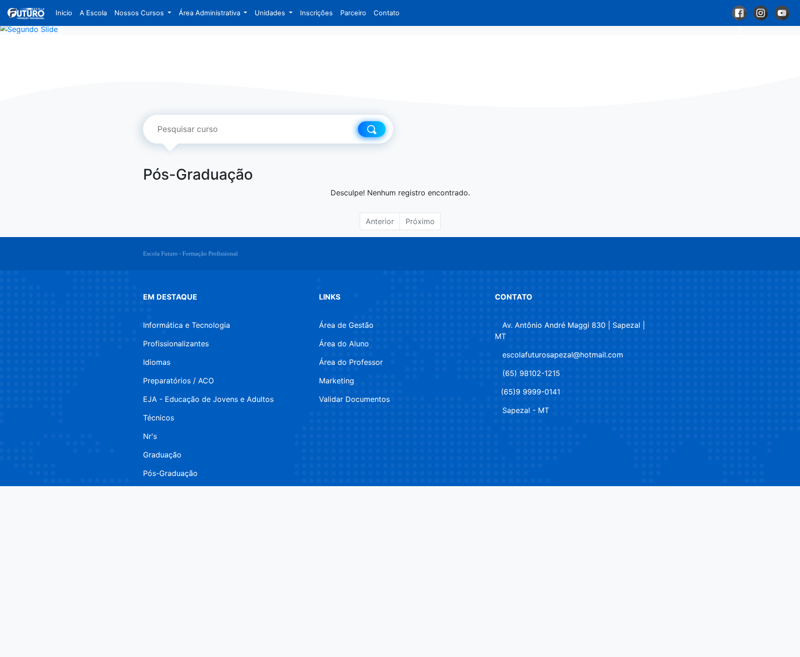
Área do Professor (351, 362)
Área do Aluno (344, 343)
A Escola (93, 13)
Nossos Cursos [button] (140, 13)
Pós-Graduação (170, 473)
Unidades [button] (271, 13)
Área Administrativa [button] (210, 13)
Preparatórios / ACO (178, 380)
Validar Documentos (354, 399)
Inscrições (316, 13)
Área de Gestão (346, 325)
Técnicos (158, 417)
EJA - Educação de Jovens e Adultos (208, 399)
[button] (60, 29)
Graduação (162, 454)
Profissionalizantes (176, 343)
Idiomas (156, 362)
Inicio (66, 13)
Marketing (336, 380)
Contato (387, 13)
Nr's (150, 436)
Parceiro (353, 13)
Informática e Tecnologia (186, 325)
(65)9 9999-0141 (530, 391)
